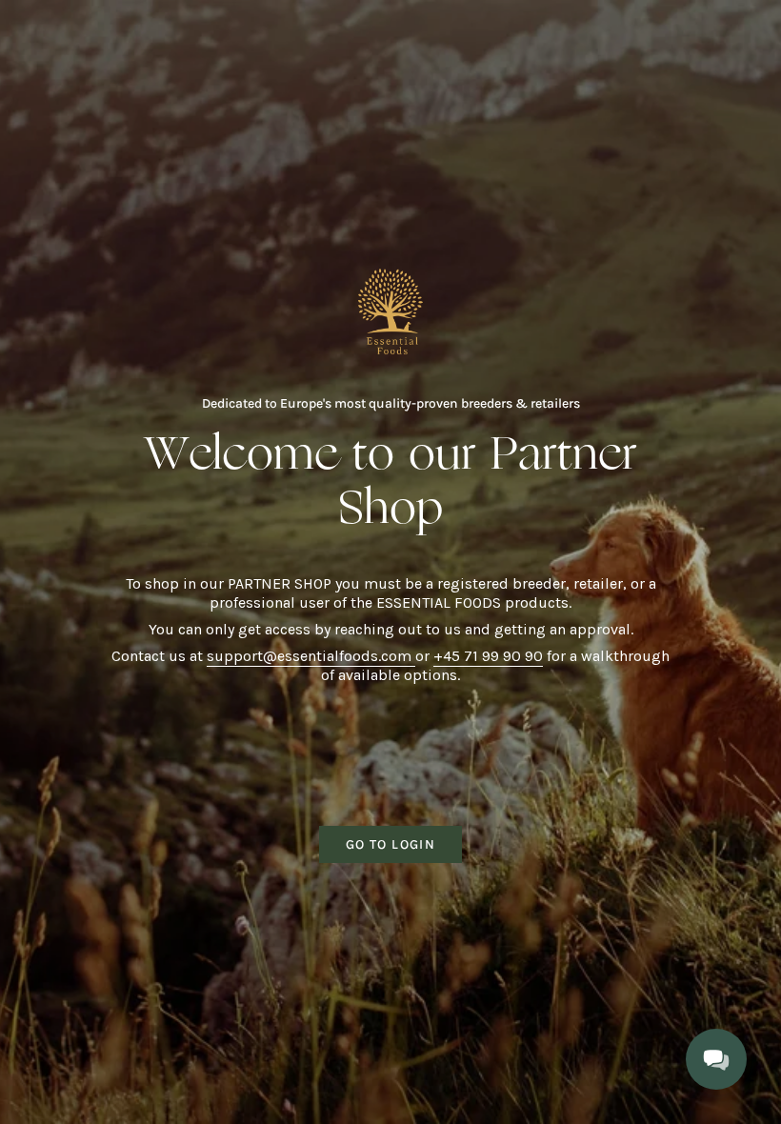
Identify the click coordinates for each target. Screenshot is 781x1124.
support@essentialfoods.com (311, 656)
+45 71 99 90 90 (488, 656)
